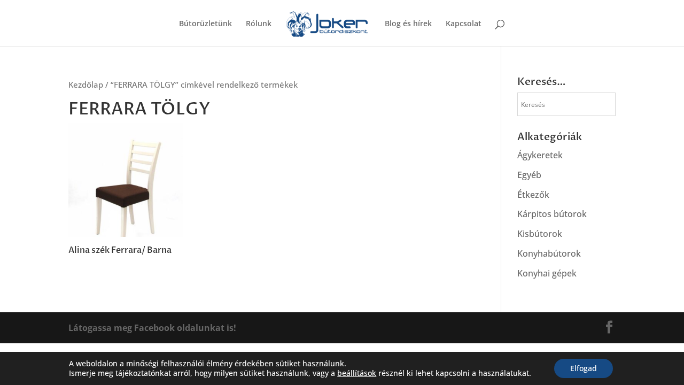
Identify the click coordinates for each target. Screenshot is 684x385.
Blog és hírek (408, 24)
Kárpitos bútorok (552, 214)
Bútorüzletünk (205, 24)
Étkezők (533, 195)
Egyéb (529, 175)
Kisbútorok (539, 234)
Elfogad (583, 368)
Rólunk (258, 24)
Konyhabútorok (549, 253)
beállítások (356, 373)
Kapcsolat (463, 24)
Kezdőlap (85, 84)
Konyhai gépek (547, 273)
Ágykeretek (540, 155)
